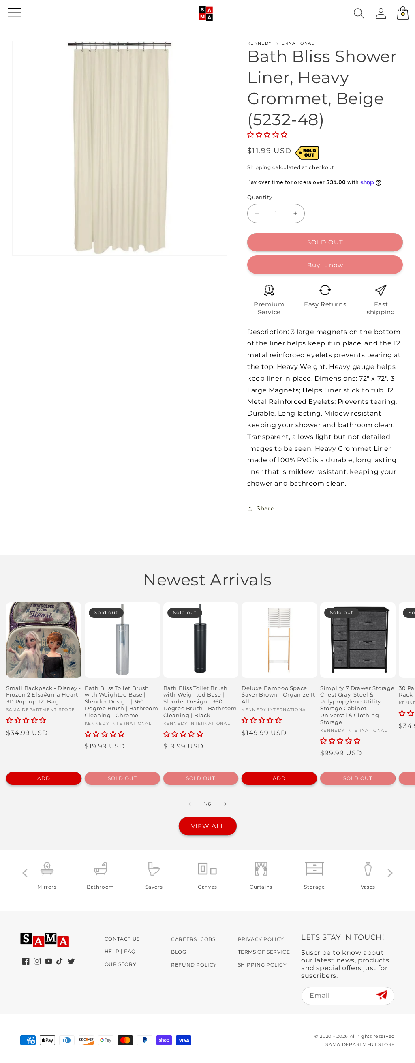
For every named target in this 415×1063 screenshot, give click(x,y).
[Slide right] (225, 804)
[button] (359, 13)
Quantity (259, 197)
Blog (178, 952)
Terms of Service (264, 952)
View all (208, 826)
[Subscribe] (381, 995)
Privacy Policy (261, 939)
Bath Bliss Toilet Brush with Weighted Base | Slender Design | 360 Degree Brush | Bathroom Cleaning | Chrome (121, 702)
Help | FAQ (120, 951)
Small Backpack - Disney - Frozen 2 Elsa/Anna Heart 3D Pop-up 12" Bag (43, 695)
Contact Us (122, 939)
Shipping (259, 167)
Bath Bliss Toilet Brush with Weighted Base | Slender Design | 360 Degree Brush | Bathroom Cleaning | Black (200, 702)
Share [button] (265, 508)
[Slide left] (190, 804)
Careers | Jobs (193, 939)
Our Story (120, 964)
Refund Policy (194, 965)
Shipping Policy (262, 965)
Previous (26, 873)
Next (388, 873)
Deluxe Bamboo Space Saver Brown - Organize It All (278, 695)
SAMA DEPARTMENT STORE (360, 1044)
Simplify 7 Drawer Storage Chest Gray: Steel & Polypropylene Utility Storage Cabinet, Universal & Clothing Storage (357, 705)
